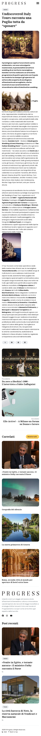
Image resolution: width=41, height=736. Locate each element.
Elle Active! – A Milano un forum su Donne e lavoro (21, 422)
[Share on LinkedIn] (25, 342)
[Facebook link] (3, 615)
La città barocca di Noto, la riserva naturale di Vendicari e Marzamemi (19, 713)
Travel (5, 707)
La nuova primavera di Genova (16, 544)
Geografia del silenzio (12, 509)
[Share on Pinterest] (18, 342)
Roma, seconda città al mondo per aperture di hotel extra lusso (17, 581)
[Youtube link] (11, 615)
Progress (10, 730)
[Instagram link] (7, 615)
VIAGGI (5, 9)
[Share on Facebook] (12, 342)
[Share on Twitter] (5, 342)
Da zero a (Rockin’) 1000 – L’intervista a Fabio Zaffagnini (18, 383)
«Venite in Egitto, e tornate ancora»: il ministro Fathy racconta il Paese (19, 473)
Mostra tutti (32, 437)
